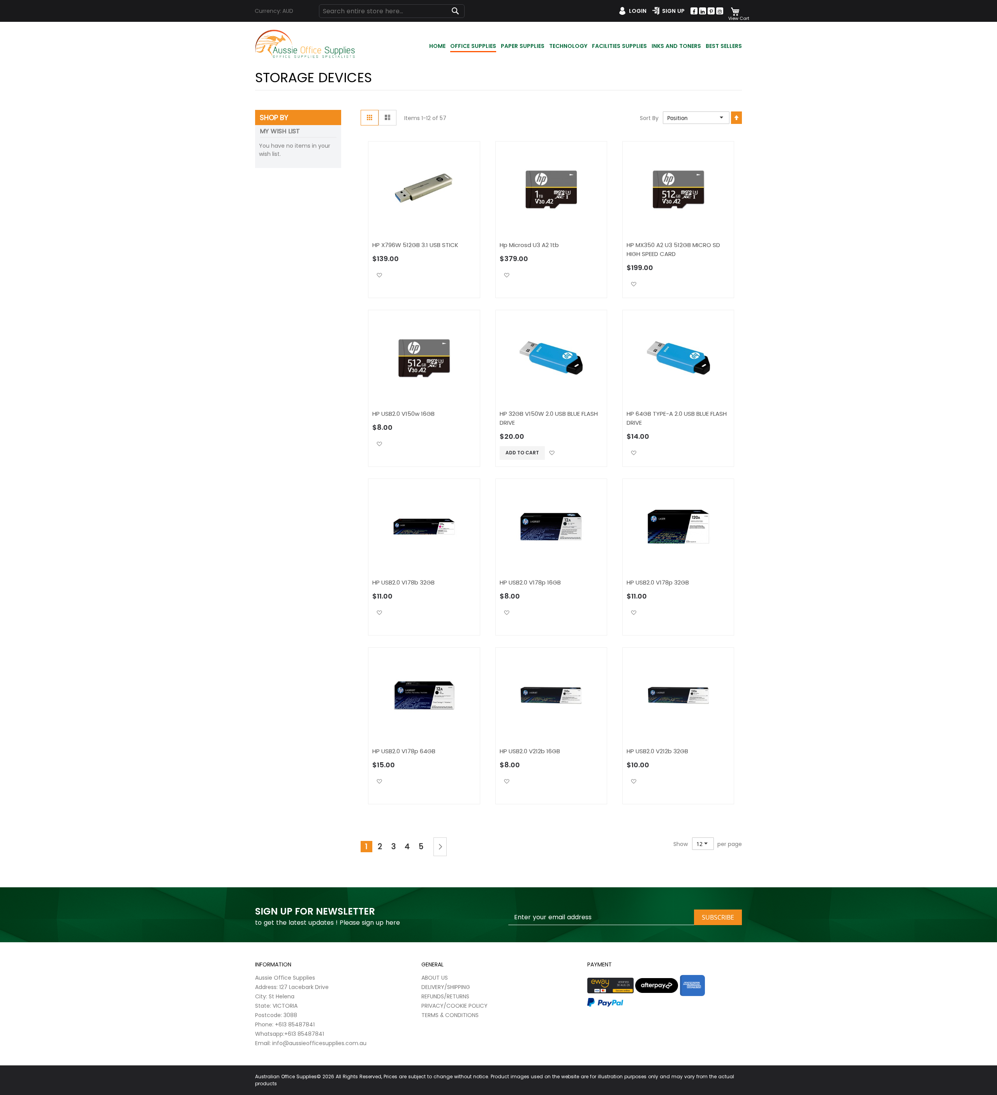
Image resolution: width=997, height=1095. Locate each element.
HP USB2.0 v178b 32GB (403, 582)
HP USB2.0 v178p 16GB (530, 582)
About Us (434, 977)
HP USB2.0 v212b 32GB (657, 751)
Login (637, 11)
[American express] (692, 985)
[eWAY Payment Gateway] (610, 985)
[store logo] (305, 44)
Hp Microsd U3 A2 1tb (529, 245)
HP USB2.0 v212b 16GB (530, 751)
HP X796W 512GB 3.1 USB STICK (415, 245)
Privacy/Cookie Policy (454, 1005)
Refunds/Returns (445, 996)
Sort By (649, 118)
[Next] (440, 846)
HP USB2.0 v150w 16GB (403, 414)
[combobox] (392, 11)
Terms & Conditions (450, 1015)
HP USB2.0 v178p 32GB (658, 582)
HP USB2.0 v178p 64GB (403, 751)
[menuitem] (437, 46)
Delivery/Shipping (445, 987)
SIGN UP (673, 11)
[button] (379, 275)
